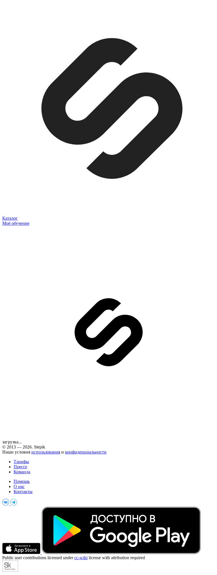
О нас (19, 486)
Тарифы (21, 461)
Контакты (23, 491)
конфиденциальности (86, 452)
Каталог (10, 218)
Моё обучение (15, 223)
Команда (22, 471)
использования (45, 452)
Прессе (20, 466)
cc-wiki (81, 557)
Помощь (22, 481)
